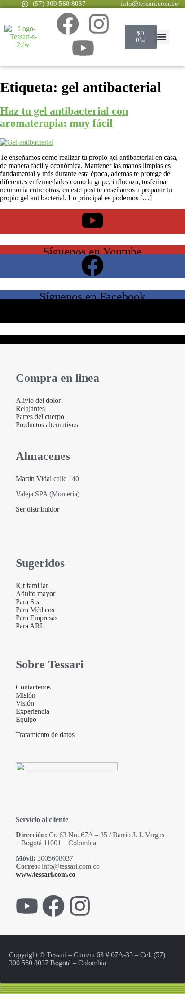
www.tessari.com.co (45, 874)
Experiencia (32, 711)
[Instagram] (99, 24)
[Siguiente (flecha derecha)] (92, 993)
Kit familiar (32, 585)
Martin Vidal (34, 478)
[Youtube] (83, 48)
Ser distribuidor (37, 509)
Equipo (26, 719)
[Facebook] (68, 24)
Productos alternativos (47, 425)
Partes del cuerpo (40, 416)
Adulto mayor (35, 593)
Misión (25, 695)
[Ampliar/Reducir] (92, 984)
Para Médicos (35, 610)
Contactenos (33, 687)
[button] (161, 37)
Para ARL (30, 626)
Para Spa (28, 601)
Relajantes (30, 408)
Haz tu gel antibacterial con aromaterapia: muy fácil (64, 117)
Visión (25, 703)
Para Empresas (36, 618)
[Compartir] (92, 988)
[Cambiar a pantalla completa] (92, 986)
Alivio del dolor (38, 400)
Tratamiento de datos (45, 734)
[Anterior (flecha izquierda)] (92, 991)
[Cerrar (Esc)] (92, 989)
